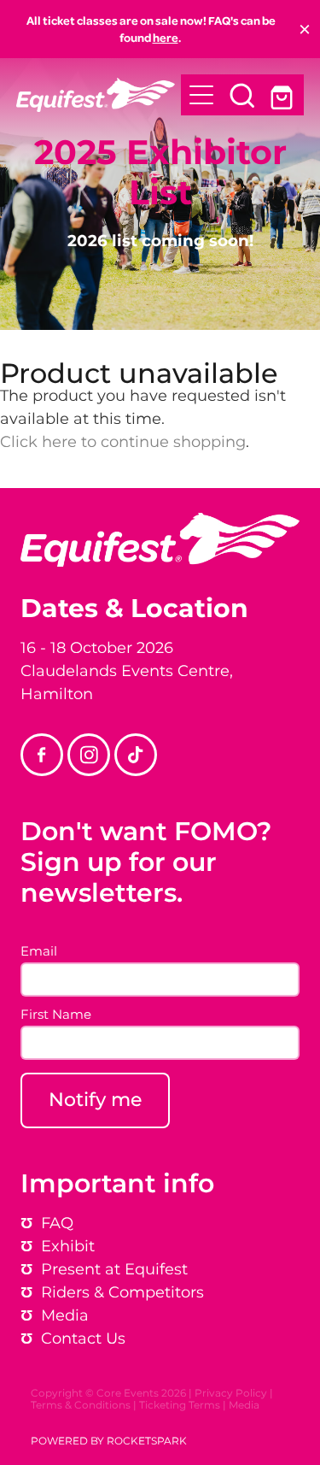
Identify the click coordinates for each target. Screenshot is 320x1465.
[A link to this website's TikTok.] (135, 754)
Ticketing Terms (179, 1405)
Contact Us (83, 1339)
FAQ (57, 1223)
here (165, 37)
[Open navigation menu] (201, 94)
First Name (55, 1015)
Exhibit (68, 1246)
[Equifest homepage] (99, 95)
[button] (242, 94)
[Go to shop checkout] (283, 94)
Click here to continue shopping (123, 442)
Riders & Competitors (122, 1292)
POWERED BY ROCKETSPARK (109, 1441)
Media (244, 1405)
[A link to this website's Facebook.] (41, 754)
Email (38, 951)
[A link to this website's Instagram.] (88, 754)
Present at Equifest (104, 1269)
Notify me (95, 1100)
